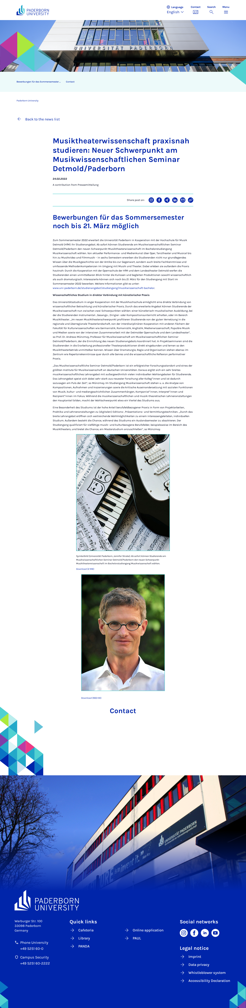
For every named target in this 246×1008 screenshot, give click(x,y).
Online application (148, 930)
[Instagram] (184, 933)
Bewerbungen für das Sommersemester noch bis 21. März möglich (40, 81)
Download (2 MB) (85, 569)
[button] (176, 10)
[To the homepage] (33, 10)
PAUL (137, 938)
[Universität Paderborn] (123, 900)
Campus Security (34, 957)
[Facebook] (194, 933)
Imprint (194, 956)
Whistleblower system (207, 973)
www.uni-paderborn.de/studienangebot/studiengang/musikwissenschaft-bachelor (103, 288)
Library (84, 938)
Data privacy (198, 965)
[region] (121, 82)
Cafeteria (86, 930)
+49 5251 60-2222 (35, 963)
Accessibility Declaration (209, 981)
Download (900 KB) (91, 698)
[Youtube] (215, 933)
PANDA (84, 946)
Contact (70, 81)
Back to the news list (42, 119)
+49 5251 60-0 (31, 948)
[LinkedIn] (205, 933)
